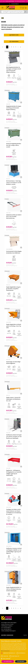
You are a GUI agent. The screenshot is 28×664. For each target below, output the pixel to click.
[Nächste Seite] (18, 47)
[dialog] (14, 651)
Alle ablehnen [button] (20, 661)
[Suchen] (25, 11)
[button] (14, 659)
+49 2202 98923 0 (15, 4)
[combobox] (12, 11)
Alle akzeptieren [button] (8, 661)
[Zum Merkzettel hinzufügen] (21, 63)
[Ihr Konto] (23, 7)
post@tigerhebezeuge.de (10, 630)
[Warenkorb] (25, 7)
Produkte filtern (14, 35)
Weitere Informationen (5, 650)
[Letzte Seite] (20, 47)
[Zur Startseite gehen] (10, 7)
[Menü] (2, 7)
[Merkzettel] (21, 7)
